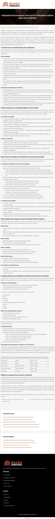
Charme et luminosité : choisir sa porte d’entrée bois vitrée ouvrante (19, 442)
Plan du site (27, 518)
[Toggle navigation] (52, 4)
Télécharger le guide (18, 391)
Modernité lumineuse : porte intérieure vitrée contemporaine (12, 400)
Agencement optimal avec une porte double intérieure (16, 445)
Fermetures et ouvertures (6, 27)
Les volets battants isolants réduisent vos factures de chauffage (18, 440)
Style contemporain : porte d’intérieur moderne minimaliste (17, 447)
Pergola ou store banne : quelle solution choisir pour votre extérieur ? (19, 422)
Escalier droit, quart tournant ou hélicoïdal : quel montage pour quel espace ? (21, 424)
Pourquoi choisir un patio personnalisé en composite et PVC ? (18, 419)
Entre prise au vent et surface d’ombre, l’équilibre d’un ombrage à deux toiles (21, 427)
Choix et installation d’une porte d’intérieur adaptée (41, 399)
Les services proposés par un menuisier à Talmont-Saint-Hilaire (18, 417)
